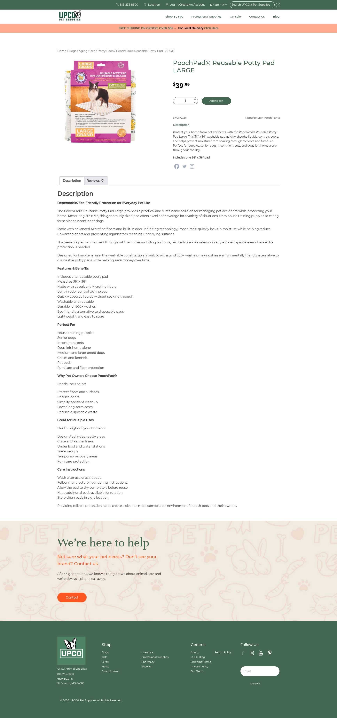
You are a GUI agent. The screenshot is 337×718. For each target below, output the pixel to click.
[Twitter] (184, 166)
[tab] (71, 180)
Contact (72, 597)
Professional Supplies (206, 16)
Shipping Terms (201, 661)
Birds (105, 661)
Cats (104, 657)
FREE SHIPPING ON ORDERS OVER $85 (146, 28)
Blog (276, 16)
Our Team (197, 671)
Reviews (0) (96, 180)
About (195, 652)
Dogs (72, 51)
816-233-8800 (65, 674)
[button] (216, 5)
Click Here (211, 28)
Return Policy (223, 652)
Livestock (147, 652)
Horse (105, 666)
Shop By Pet (174, 16)
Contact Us (257, 16)
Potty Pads (106, 51)
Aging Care (87, 51)
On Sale (235, 16)
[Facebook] (176, 166)
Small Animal (110, 671)
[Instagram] (192, 166)
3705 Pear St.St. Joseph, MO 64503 (70, 681)
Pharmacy (147, 661)
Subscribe (255, 683)
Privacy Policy (199, 666)
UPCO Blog (198, 657)
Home (61, 51)
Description (72, 180)
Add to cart (216, 100)
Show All (146, 666)
